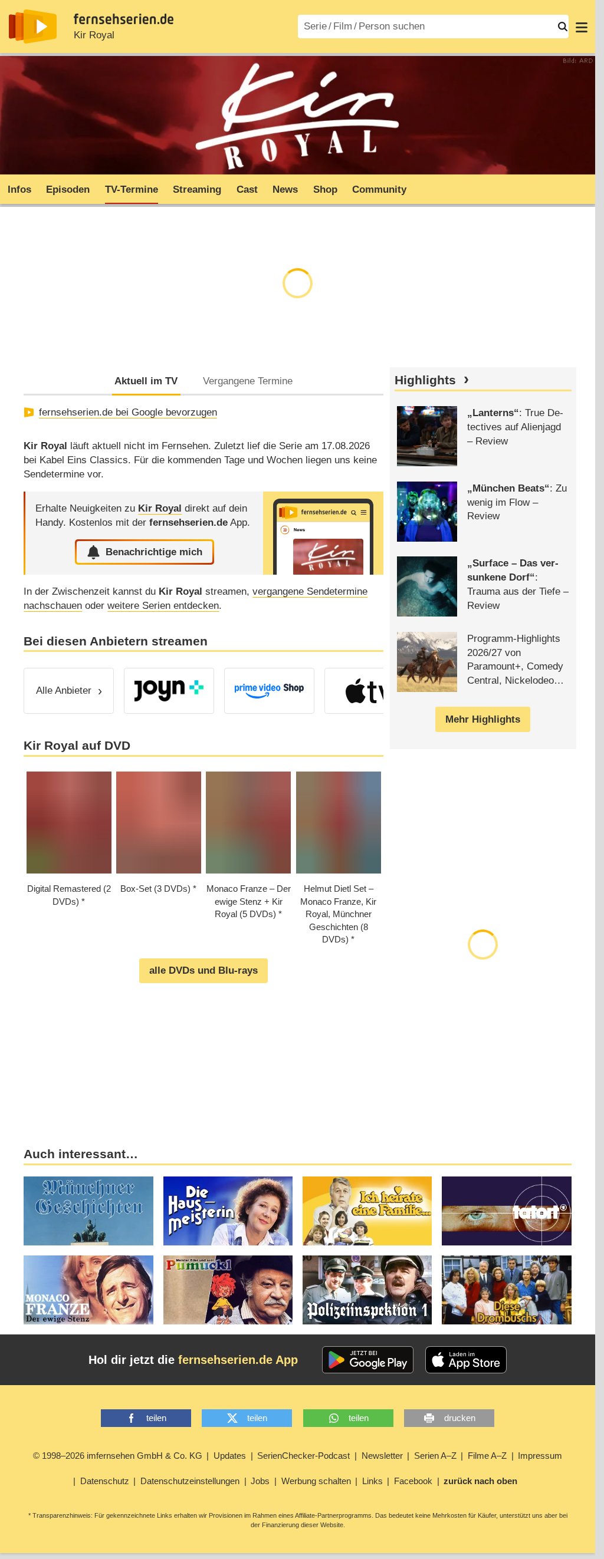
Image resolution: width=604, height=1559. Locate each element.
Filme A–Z (487, 1456)
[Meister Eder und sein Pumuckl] (228, 1289)
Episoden (68, 189)
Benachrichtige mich (154, 552)
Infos (19, 189)
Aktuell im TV (146, 381)
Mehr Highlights (482, 719)
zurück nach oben (480, 1481)
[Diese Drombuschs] (506, 1289)
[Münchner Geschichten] (88, 1210)
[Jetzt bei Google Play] (367, 1359)
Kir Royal (94, 35)
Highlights (425, 380)
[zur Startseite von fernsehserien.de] (33, 26)
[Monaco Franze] (88, 1289)
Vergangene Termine (248, 381)
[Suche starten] (562, 26)
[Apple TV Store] (369, 691)
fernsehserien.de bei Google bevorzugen (128, 412)
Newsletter (382, 1456)
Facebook (413, 1481)
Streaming (197, 189)
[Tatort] (506, 1210)
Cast (247, 189)
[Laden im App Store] (466, 1359)
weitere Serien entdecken (163, 605)
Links (372, 1481)
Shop (325, 189)
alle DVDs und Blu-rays (203, 970)
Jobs (260, 1481)
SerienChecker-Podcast (303, 1456)
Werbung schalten (316, 1481)
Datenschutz (104, 1481)
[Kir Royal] (323, 533)
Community (379, 189)
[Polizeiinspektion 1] (367, 1289)
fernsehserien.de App (238, 1359)
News (285, 189)
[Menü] (581, 26)
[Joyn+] (169, 691)
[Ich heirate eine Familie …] (367, 1210)
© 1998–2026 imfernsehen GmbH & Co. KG (117, 1456)
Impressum (540, 1456)
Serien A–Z (435, 1456)
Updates (230, 1456)
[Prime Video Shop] (269, 691)
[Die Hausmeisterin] (228, 1210)
